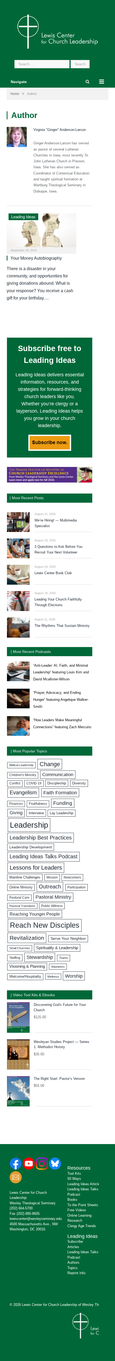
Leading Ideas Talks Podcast (44, 856)
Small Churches (19, 948)
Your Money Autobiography (36, 258)
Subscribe (75, 1241)
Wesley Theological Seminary (33, 1203)
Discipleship (56, 783)
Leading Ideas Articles (84, 1184)
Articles (73, 1247)
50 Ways (74, 1179)
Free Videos (76, 1210)
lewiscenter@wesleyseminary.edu (36, 1219)
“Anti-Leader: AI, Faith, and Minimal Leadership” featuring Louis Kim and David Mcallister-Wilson (61, 672)
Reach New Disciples (44, 925)
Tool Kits (74, 1173)
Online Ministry (21, 887)
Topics (72, 1268)
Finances (16, 803)
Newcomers (72, 877)
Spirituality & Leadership (57, 948)
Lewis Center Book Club (53, 573)
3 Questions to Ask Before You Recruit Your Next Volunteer (58, 549)
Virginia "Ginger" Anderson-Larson (59, 130)
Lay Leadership (61, 813)
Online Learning (79, 1215)
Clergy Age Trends (81, 1226)
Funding (62, 803)
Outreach (50, 887)
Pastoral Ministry (53, 897)
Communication (57, 774)
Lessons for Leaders (36, 867)
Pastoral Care (19, 897)
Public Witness (52, 906)
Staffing (14, 958)
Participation (76, 887)
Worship (74, 976)
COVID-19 (33, 783)
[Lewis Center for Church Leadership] (57, 31)
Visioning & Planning (27, 966)
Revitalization (27, 938)
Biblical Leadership (21, 765)
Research (74, 1221)
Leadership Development (30, 847)
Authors (73, 1262)
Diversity (79, 783)
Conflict (14, 783)
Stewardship (39, 957)
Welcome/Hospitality (25, 976)
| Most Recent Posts (27, 498)
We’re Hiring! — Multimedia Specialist (55, 523)
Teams (63, 957)
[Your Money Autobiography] (41, 231)
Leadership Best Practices (41, 838)
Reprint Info (76, 1273)
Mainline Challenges (24, 877)
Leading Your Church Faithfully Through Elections (58, 602)
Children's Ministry (22, 775)
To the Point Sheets (82, 1205)
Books (72, 1200)
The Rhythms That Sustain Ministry (62, 626)
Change (50, 764)
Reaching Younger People (35, 914)
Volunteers (58, 966)
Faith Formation (60, 792)
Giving (16, 812)
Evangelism (23, 792)
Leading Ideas (23, 217)
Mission (52, 877)
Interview (36, 813)
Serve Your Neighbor (68, 939)
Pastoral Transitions (22, 906)
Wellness (53, 976)
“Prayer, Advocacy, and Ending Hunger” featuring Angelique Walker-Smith (61, 699)
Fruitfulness (38, 804)
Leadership (29, 824)
